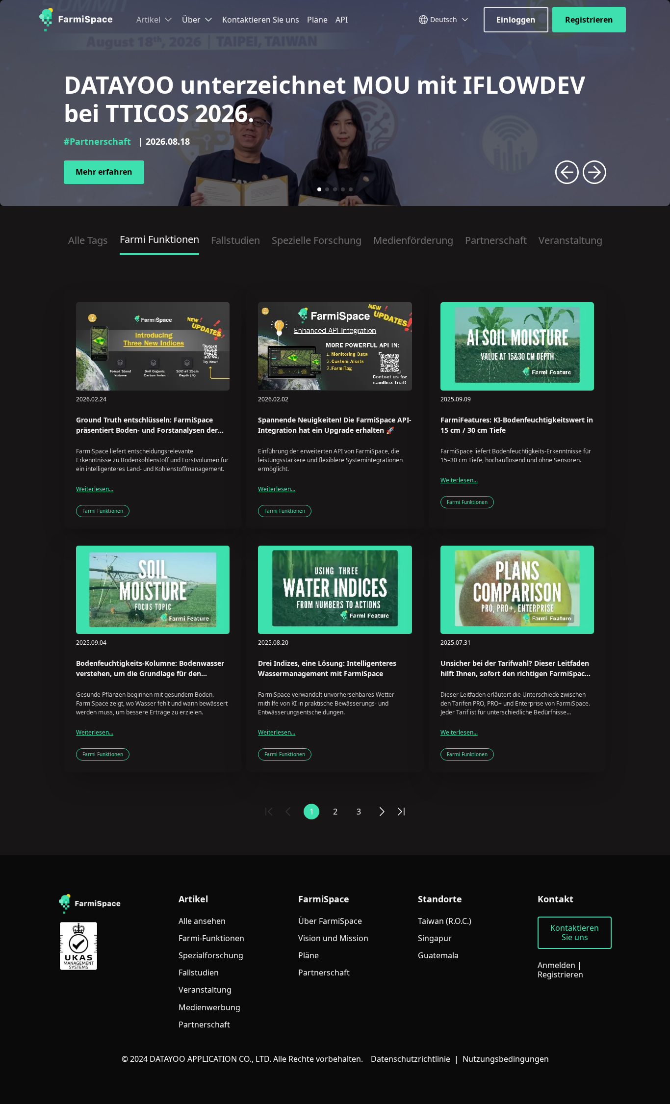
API (341, 19)
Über (191, 19)
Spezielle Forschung (316, 240)
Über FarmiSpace (330, 921)
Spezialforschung (211, 955)
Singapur (435, 938)
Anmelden (556, 965)
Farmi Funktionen (159, 239)
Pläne (317, 19)
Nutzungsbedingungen (506, 1058)
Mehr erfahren (104, 171)
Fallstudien (235, 240)
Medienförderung (413, 240)
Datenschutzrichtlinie (410, 1058)
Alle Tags (88, 240)
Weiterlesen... (94, 489)
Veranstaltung (570, 240)
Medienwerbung (209, 1007)
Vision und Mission (333, 938)
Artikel (148, 19)
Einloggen (516, 19)
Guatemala (438, 955)
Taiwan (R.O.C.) (444, 921)
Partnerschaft (496, 240)
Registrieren (589, 19)
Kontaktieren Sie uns (260, 19)
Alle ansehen (202, 921)
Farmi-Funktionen (211, 938)
